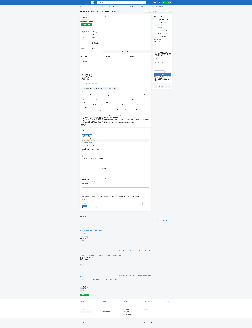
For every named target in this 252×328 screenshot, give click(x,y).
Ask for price (85, 20)
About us (81, 304)
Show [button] (90, 150)
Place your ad (84, 294)
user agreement (106, 207)
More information (157, 39)
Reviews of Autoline (106, 311)
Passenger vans (165, 219)
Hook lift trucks (156, 222)
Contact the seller (86, 24)
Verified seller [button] (86, 135)
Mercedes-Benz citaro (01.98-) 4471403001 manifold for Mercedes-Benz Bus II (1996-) (101, 255)
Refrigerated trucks (161, 221)
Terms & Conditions (106, 304)
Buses (154, 219)
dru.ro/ (83, 154)
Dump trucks (157, 220)
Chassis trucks (169, 221)
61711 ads (87, 136)
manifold (93, 28)
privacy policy (98, 207)
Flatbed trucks (169, 220)
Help (81, 307)
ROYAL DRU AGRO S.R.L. (87, 134)
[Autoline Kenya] (84, 2)
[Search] (98, 2)
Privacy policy (104, 307)
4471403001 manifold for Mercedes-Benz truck (91, 230)
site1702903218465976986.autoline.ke (90, 142)
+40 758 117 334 (94, 150)
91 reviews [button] (93, 140)
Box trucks (155, 221)
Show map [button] (104, 168)
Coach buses (163, 220)
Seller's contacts (83, 309)
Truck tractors (159, 219)
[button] (146, 11)
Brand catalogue (105, 313)
